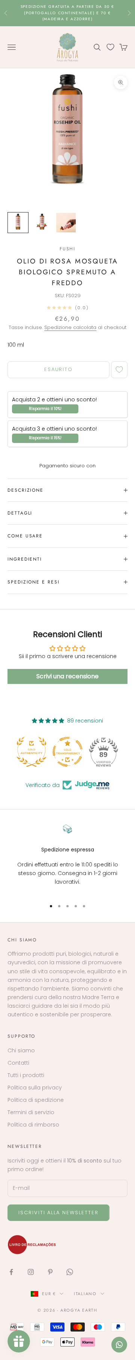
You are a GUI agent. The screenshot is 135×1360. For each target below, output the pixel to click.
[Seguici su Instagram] (30, 1272)
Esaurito (58, 369)
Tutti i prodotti (26, 1075)
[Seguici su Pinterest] (50, 1272)
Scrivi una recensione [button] (67, 676)
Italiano (85, 1294)
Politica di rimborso (33, 1124)
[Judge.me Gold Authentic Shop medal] (31, 752)
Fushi (68, 248)
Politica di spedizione (36, 1100)
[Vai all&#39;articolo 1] (18, 222)
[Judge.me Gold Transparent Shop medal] (67, 752)
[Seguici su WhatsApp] (70, 1272)
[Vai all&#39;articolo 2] (42, 222)
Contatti (18, 1063)
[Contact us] (119, 1345)
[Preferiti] (110, 47)
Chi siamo (21, 1050)
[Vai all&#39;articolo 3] (66, 222)
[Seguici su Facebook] (11, 1272)
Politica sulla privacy (35, 1087)
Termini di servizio (31, 1112)
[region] (67, 858)
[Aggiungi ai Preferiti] (119, 369)
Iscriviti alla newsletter (58, 1212)
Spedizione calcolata (70, 327)
